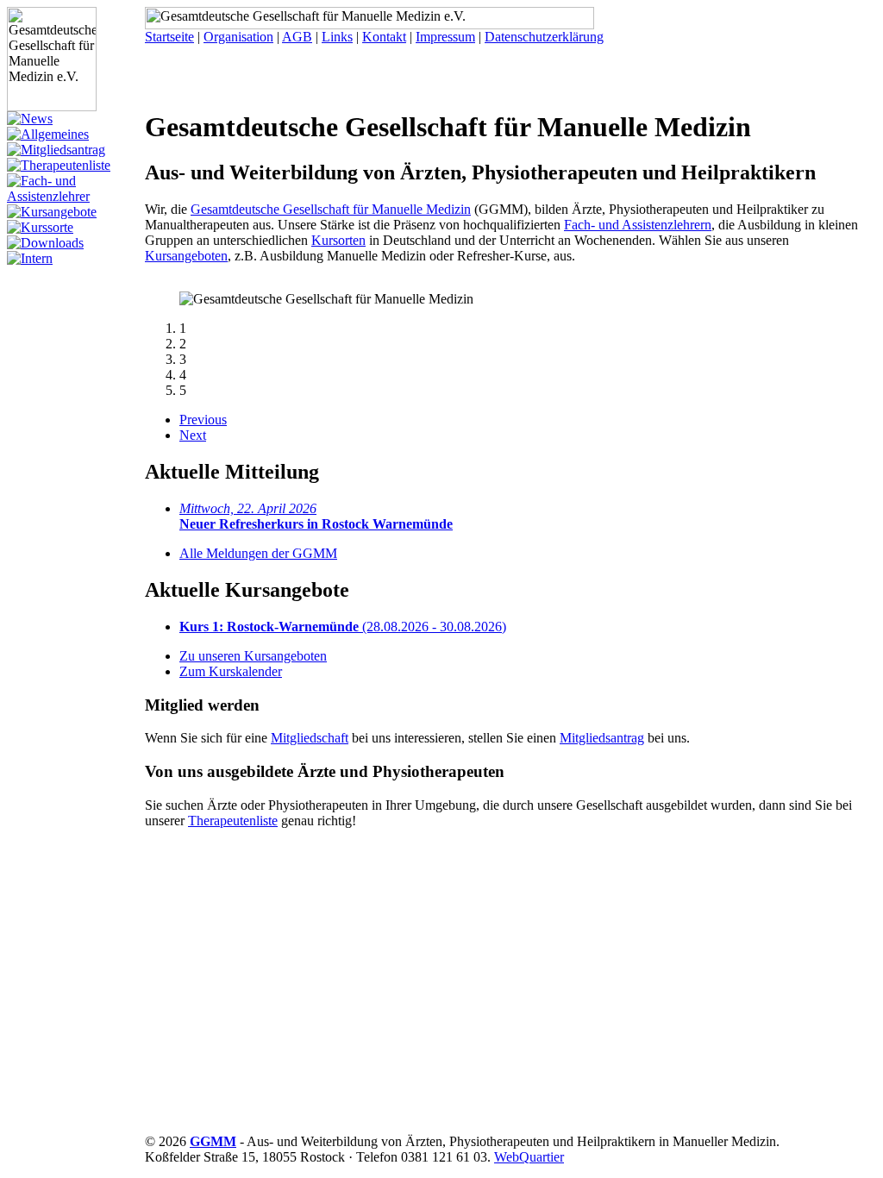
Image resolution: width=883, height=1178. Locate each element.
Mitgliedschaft (309, 737)
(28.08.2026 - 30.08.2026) (342, 626)
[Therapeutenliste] (58, 165)
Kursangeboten (186, 255)
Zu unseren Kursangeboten (253, 656)
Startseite (169, 36)
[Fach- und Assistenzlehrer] (76, 196)
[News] (30, 118)
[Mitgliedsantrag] (56, 149)
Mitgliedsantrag (602, 737)
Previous (203, 419)
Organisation (238, 36)
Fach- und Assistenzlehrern (637, 224)
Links (337, 36)
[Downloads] (45, 242)
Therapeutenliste (233, 820)
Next (192, 435)
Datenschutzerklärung (544, 36)
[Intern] (30, 258)
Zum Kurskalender (230, 671)
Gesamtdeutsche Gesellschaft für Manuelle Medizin (331, 209)
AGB (297, 36)
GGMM (213, 1141)
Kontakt (384, 36)
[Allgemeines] (48, 134)
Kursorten (338, 240)
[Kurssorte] (40, 227)
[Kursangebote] (52, 211)
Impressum (445, 36)
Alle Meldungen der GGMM (258, 553)
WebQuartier (529, 1157)
